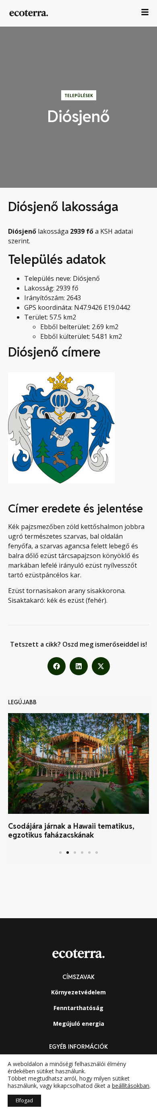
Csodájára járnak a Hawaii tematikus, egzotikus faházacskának (71, 830)
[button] (57, 666)
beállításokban (130, 1085)
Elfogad (24, 1100)
